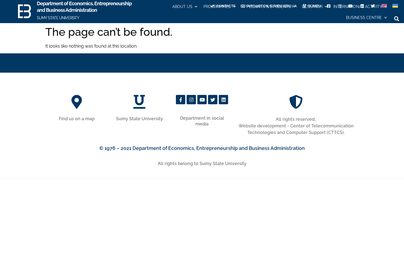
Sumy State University (139, 118)
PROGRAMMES (217, 6)
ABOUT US (182, 6)
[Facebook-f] (180, 99)
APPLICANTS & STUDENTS (266, 6)
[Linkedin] (223, 99)
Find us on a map (77, 118)
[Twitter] (212, 99)
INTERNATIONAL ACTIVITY (357, 6)
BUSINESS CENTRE (364, 17)
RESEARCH (312, 6)
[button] (396, 18)
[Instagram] (191, 99)
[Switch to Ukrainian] (395, 6)
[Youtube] (202, 99)
